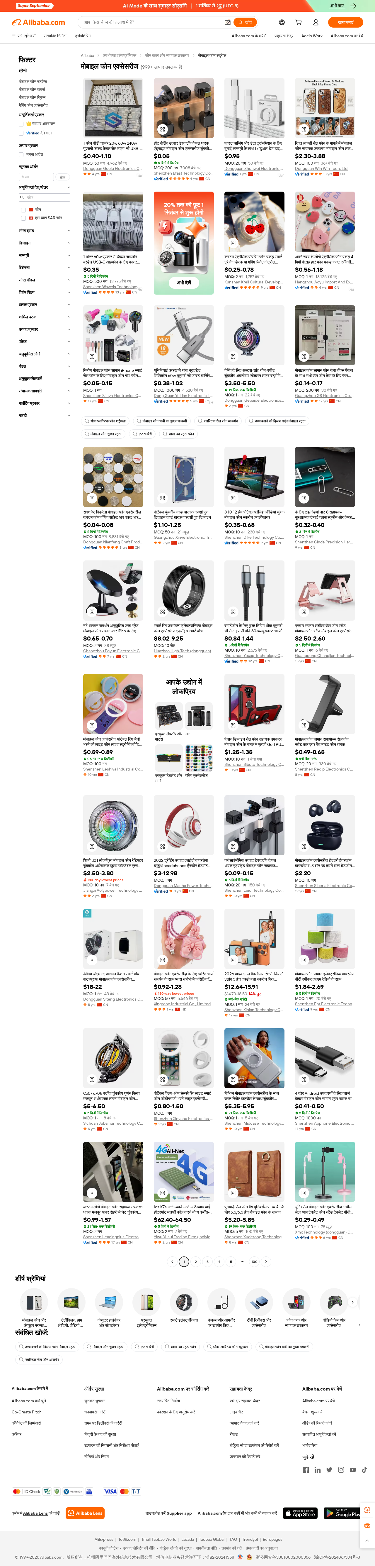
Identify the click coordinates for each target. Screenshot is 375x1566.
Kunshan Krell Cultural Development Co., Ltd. (254, 282)
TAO (233, 1539)
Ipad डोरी (145, 434)
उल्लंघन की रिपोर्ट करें (245, 1456)
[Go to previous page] (172, 1261)
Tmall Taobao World (158, 1539)
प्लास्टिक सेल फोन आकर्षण (221, 421)
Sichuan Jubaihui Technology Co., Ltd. (113, 1123)
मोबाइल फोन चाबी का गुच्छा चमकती (165, 421)
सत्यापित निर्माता (168, 1400)
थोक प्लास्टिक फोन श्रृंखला (108, 421)
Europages (272, 1539)
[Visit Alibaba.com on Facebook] (305, 1469)
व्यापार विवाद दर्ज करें (244, 1423)
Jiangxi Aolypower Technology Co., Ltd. (113, 890)
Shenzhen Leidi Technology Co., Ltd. (254, 890)
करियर (16, 1434)
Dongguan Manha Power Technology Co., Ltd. (184, 885)
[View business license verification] (240, 1557)
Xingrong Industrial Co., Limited (182, 1003)
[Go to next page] (266, 1261)
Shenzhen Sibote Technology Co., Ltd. (254, 764)
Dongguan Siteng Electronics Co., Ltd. (113, 999)
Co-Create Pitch (27, 1412)
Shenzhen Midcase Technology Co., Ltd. (254, 1123)
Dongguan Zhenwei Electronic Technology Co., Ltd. (254, 168)
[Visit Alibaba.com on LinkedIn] (317, 1469)
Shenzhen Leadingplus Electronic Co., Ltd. (113, 1236)
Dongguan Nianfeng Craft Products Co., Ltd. (113, 542)
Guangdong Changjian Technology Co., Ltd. (325, 655)
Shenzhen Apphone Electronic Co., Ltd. (325, 1123)
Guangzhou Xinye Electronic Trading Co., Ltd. (184, 537)
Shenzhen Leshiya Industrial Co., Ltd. (113, 769)
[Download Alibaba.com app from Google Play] (343, 1513)
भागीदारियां (309, 1445)
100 (254, 1262)
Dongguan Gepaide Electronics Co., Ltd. (254, 400)
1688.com (127, 1539)
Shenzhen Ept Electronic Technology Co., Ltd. (325, 1003)
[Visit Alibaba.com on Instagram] (341, 1469)
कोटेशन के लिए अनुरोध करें (176, 1412)
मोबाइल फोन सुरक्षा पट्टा (106, 434)
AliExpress (104, 1539)
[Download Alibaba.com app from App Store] (300, 1513)
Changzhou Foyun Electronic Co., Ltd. (113, 650)
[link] (367, 1510)
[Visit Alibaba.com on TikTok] (364, 1469)
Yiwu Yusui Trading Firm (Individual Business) (184, 1236)
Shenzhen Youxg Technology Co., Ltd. (254, 655)
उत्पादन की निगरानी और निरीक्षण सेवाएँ (111, 1445)
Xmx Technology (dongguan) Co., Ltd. (325, 1232)
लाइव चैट (236, 1412)
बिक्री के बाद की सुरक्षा (100, 1434)
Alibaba (87, 55)
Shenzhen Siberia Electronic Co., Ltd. (325, 885)
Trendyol (250, 1539)
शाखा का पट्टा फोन (181, 434)
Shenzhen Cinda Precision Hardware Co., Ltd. (325, 542)
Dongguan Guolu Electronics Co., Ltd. (113, 168)
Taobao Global (211, 1539)
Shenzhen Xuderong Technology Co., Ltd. (254, 1236)
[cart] (299, 23)
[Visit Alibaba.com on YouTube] (352, 1469)
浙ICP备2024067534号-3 (337, 1557)
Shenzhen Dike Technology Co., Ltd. (254, 537)
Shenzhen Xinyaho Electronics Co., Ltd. (184, 1118)
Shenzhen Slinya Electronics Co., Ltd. (113, 395)
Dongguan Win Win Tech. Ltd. (321, 168)
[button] (227, 22)
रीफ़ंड (234, 1434)
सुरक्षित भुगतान (94, 1400)
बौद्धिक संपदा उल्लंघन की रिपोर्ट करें (254, 1445)
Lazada (187, 1539)
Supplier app (179, 1513)
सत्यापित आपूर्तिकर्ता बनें (319, 1434)
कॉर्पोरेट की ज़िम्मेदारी (26, 1423)
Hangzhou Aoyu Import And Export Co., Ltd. (325, 282)
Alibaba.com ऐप (212, 1513)
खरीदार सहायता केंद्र (245, 1400)
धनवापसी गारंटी (95, 1412)
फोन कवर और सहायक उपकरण (167, 55)
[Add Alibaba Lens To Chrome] (85, 1513)
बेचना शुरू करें (312, 1412)
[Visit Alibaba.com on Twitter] (329, 1469)
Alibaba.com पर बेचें (318, 1400)
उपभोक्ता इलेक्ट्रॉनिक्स (119, 55)
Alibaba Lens (35, 1513)
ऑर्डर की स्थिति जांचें (317, 1423)
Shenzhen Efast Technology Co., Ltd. (184, 173)
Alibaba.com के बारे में (30, 1388)
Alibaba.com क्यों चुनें (29, 1400)
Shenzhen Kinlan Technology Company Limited (254, 1009)
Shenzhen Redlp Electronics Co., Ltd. (325, 769)
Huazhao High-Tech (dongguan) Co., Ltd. (184, 650)
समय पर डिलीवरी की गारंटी (103, 1423)
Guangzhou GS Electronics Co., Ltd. (325, 395)
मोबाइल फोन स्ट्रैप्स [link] (212, 55)
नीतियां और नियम (96, 1456)
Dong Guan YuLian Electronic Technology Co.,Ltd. (184, 395)
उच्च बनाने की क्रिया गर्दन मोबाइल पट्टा (280, 421)
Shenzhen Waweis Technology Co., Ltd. (113, 286)
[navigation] (44, 659)
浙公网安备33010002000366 (283, 1557)
